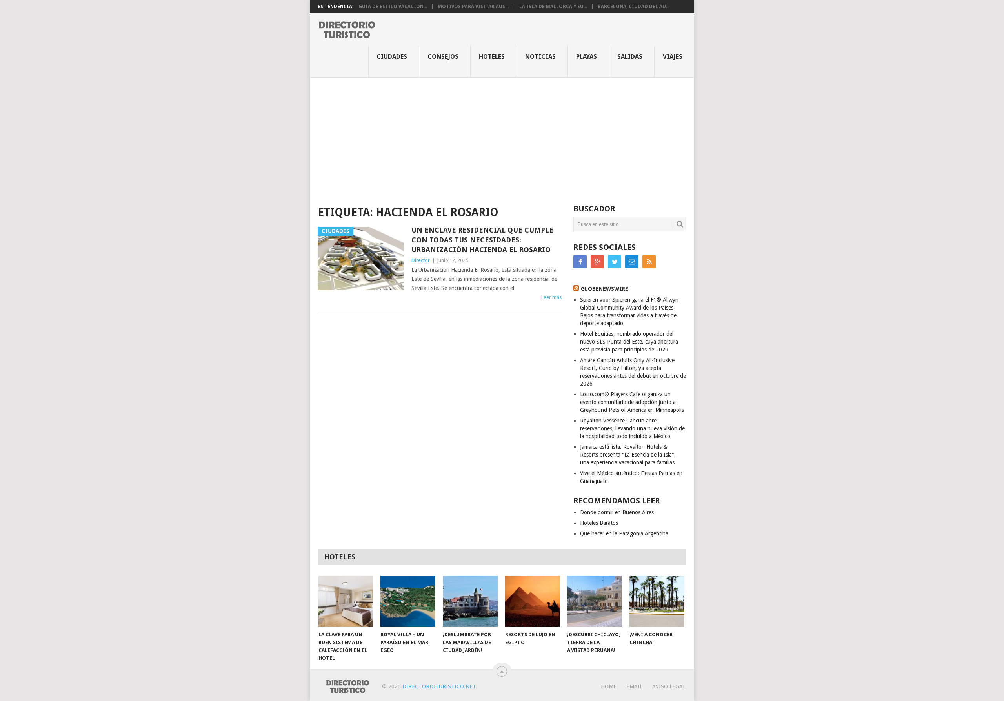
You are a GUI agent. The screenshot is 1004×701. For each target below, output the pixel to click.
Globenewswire (604, 289)
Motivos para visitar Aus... (473, 6)
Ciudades (391, 56)
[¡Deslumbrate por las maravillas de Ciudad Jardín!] (470, 601)
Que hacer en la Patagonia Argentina (624, 533)
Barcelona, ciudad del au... (633, 6)
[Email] (631, 261)
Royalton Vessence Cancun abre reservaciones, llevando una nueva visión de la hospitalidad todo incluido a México (632, 428)
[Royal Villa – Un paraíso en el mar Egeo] (407, 601)
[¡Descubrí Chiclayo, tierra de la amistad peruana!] (594, 601)
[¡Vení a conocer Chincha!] (656, 601)
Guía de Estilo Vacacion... (392, 6)
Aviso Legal (669, 686)
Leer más (551, 297)
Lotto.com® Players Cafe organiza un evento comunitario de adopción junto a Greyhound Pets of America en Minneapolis (632, 402)
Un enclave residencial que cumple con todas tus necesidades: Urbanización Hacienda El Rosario (482, 240)
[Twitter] (614, 261)
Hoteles (492, 56)
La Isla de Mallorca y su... (553, 6)
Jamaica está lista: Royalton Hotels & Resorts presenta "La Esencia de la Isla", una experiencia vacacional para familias (628, 455)
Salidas (629, 56)
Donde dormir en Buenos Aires (617, 512)
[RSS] (649, 261)
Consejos (442, 56)
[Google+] (597, 261)
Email (634, 686)
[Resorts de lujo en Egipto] (532, 601)
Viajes (672, 56)
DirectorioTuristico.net (439, 686)
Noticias (540, 56)
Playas (586, 56)
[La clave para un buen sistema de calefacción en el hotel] (345, 601)
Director (420, 260)
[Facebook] (580, 261)
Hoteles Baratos (599, 523)
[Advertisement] (502, 136)
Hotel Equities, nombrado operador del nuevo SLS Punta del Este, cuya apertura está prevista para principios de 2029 (629, 342)
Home (609, 686)
